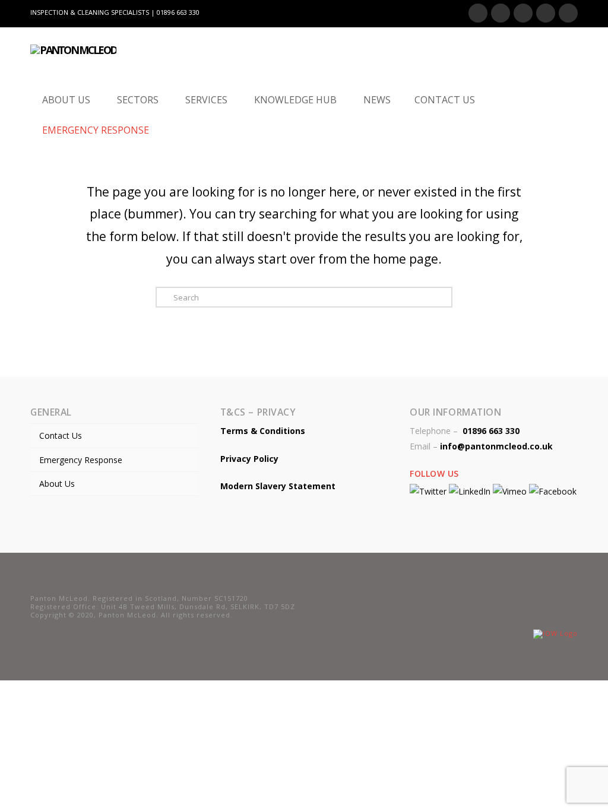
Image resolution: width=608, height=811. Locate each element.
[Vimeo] (568, 13)
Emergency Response (80, 459)
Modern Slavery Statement (277, 486)
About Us (57, 483)
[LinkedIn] (523, 13)
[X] (500, 13)
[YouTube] (545, 13)
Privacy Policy (249, 458)
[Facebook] (477, 13)
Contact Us (60, 435)
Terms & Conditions (262, 430)
